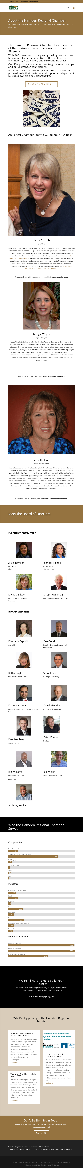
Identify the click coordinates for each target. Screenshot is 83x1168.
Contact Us (41, 1133)
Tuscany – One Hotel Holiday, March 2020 (23, 1075)
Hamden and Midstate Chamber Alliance (55, 1055)
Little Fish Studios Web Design (47, 1165)
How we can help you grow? (41, 996)
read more (14, 1062)
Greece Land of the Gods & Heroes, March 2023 (22, 1034)
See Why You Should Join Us (41, 84)
